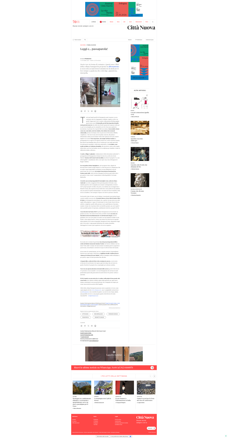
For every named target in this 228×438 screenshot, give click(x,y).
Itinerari (130, 39)
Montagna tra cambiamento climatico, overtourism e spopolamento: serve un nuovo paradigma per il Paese (82, 402)
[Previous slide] (150, 376)
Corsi (130, 21)
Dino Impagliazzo (98, 314)
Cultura (83, 45)
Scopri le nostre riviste (111, 303)
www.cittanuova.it (96, 290)
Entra (147, 21)
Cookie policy (118, 421)
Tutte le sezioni (77, 39)
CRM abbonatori (75, 423)
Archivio (104, 21)
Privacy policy (118, 419)
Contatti (74, 419)
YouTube (95, 424)
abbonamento (114, 67)
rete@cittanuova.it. (93, 295)
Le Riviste (93, 21)
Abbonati (150, 428)
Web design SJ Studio (106, 432)
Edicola (111, 21)
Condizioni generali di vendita (121, 423)
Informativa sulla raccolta (102, 436)
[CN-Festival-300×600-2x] (139, 62)
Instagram (96, 423)
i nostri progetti (94, 304)
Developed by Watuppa (115, 432)
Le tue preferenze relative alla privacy (119, 436)
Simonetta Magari (99, 317)
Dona (118, 21)
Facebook (96, 419)
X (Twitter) (96, 421)
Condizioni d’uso (118, 424)
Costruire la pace (149, 39)
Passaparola (85, 317)
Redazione (88, 58)
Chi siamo (74, 421)
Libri (124, 21)
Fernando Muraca (113, 314)
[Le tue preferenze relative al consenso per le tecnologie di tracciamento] (226, 436)
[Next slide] (154, 376)
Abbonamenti (139, 21)
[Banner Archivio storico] (100, 233)
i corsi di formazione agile (86, 335)
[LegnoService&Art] (114, 354)
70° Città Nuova (138, 39)
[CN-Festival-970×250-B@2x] (114, 9)
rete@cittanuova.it (93, 340)
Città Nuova (85, 314)
